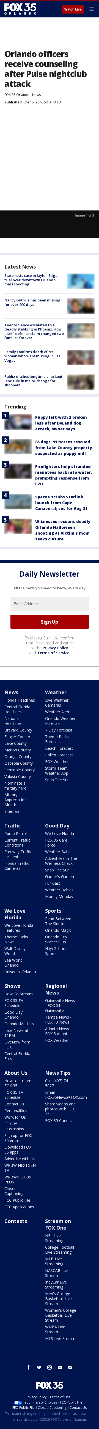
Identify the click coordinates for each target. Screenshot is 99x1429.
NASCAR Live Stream (56, 1273)
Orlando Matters (19, 1023)
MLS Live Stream (60, 1338)
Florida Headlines (19, 700)
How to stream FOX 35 (17, 1083)
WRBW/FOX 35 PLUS (17, 1179)
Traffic (12, 825)
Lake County (15, 743)
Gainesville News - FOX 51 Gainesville (60, 1005)
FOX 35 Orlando (16, 94)
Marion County (17, 750)
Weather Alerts (58, 711)
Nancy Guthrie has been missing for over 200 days (32, 302)
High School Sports (55, 951)
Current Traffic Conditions (17, 842)
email (70, 1367)
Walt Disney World (15, 951)
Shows (12, 986)
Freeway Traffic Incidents (18, 854)
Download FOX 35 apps (17, 1149)
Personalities (15, 1110)
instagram (49, 1367)
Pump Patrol (15, 833)
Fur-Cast (52, 883)
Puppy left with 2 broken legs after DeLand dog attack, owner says (61, 423)
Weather (56, 692)
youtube (60, 1367)
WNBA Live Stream (55, 1329)
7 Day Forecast (58, 730)
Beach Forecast (59, 748)
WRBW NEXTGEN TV (20, 1168)
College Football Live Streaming (59, 1250)
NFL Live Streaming (54, 1238)
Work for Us (15, 1117)
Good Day (57, 825)
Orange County (17, 756)
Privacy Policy (55, 647)
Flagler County (17, 736)
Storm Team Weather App (56, 771)
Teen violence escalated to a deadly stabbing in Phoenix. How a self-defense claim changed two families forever (34, 331)
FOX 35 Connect (59, 1120)
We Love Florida (59, 833)
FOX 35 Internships (14, 1126)
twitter (39, 1367)
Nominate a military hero (15, 785)
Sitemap (11, 811)
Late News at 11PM (16, 1033)
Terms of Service (53, 652)
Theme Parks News (16, 939)
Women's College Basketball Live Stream (60, 1315)
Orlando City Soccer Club (56, 939)
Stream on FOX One (58, 1224)
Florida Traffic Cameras (16, 866)
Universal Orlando (20, 971)
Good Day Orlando (13, 1014)
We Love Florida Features (18, 928)
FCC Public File (17, 1200)
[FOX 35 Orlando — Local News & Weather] (20, 8)
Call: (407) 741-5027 (58, 1083)
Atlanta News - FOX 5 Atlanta (58, 1031)
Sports (53, 910)
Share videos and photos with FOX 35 (60, 1108)
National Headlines (13, 721)
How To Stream (18, 993)
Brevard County (18, 730)
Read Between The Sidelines (58, 921)
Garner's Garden (59, 876)
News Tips (57, 1072)
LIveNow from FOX (17, 1044)
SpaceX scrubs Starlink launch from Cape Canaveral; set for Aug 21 (61, 502)
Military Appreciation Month (15, 799)
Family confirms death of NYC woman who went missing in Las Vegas (32, 356)
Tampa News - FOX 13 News (58, 1019)
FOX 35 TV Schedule (13, 1003)
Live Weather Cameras (56, 702)
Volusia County (17, 776)
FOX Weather (57, 761)
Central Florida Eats (17, 1056)
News (36, 94)
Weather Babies (59, 851)
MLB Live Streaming (54, 1261)
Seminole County (19, 769)
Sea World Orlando (13, 962)
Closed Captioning (13, 1191)
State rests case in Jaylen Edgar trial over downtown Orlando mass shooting (31, 280)
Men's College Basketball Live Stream (58, 1298)
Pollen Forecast (59, 755)
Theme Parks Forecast (57, 739)
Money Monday (59, 896)
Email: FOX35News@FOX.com (66, 1095)
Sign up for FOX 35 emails (18, 1138)
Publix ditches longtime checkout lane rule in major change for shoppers (33, 380)
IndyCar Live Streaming (56, 1284)
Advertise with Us (19, 1158)
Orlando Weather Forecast (60, 721)
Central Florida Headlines (17, 709)
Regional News (56, 989)
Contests (15, 1221)
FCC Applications (19, 1206)
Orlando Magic (58, 930)
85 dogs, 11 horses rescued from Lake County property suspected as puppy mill (63, 447)
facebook (28, 1367)
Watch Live (73, 9)
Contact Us (14, 1104)
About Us (15, 1072)
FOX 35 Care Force (56, 842)
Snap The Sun (57, 779)
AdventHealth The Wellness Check (61, 861)
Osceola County (18, 763)
